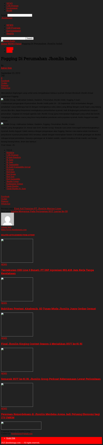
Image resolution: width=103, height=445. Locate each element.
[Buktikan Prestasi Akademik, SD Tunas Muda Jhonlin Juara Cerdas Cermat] (17, 300)
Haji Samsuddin (13, 179)
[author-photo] (7, 225)
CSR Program (12, 6)
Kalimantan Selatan (14, 184)
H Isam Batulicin (13, 157)
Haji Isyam (11, 174)
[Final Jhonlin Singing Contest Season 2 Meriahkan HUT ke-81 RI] (17, 336)
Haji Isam (10, 172)
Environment (11, 8)
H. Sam (9, 162)
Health (9, 10)
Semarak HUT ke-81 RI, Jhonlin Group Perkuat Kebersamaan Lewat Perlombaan (51, 378)
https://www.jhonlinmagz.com (14, 229)
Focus (18, 43)
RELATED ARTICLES (9, 235)
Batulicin (10, 152)
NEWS (9, 3)
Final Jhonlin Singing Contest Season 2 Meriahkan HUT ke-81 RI (41, 343)
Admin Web (6, 68)
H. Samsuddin (12, 164)
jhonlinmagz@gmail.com (21, 433)
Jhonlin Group (12, 181)
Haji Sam (10, 176)
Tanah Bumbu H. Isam (16, 188)
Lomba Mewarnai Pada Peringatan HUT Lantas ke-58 (39, 211)
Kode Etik (10, 438)
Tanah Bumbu (12, 186)
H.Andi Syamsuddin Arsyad (18, 167)
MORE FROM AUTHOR (26, 235)
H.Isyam (10, 169)
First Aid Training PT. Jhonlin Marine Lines (37, 208)
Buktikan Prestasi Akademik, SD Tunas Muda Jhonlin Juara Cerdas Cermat (48, 308)
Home (4, 43)
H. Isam (9, 160)
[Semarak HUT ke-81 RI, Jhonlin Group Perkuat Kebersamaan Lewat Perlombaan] (17, 371)
